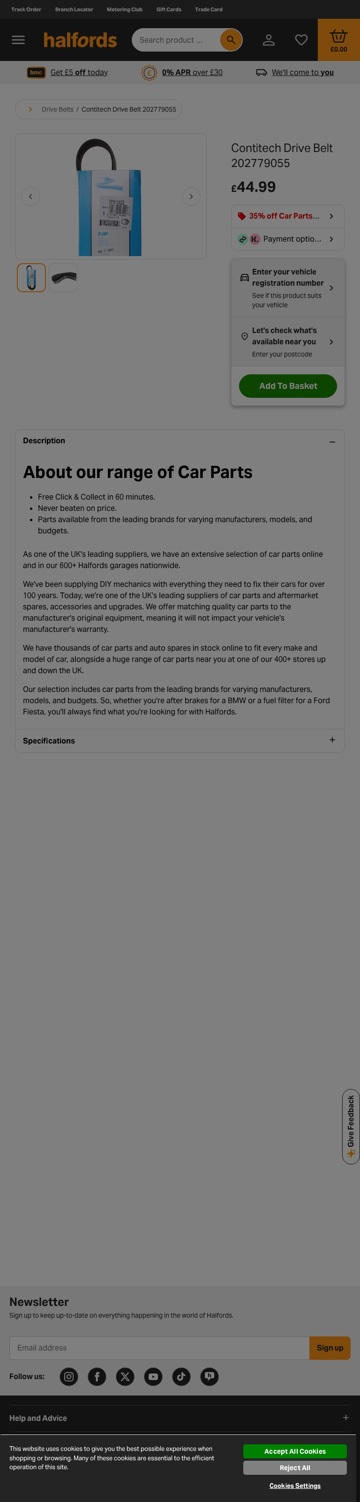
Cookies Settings (295, 1486)
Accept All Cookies (295, 1451)
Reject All (295, 1468)
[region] (178, 1468)
